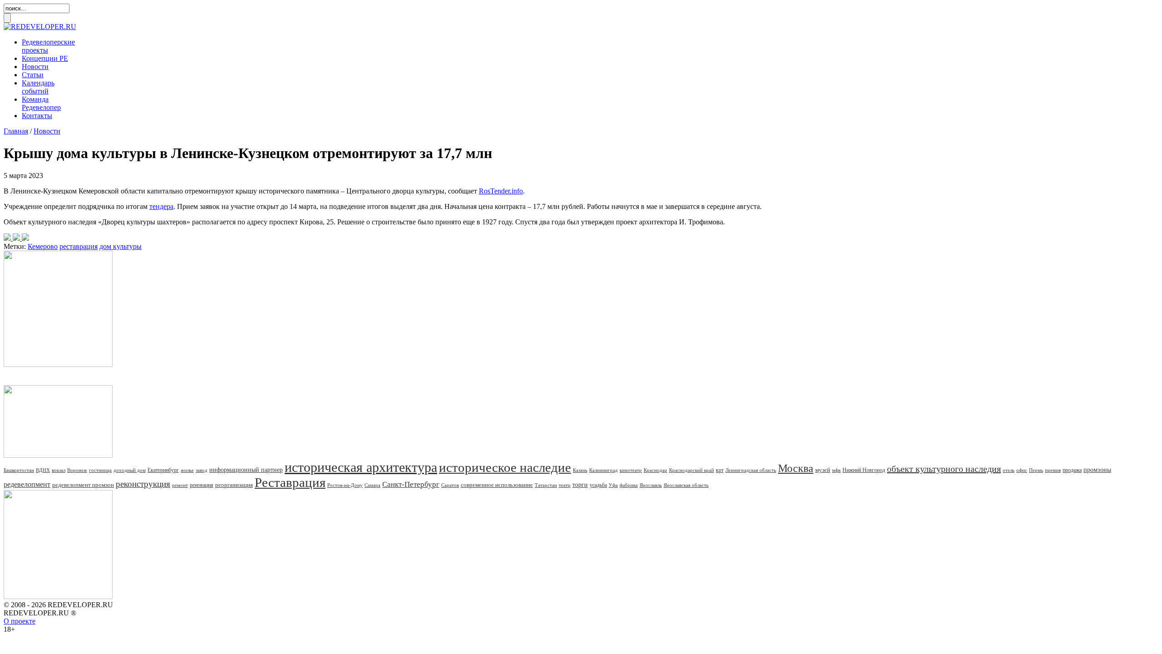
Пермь (1036, 470)
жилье (187, 470)
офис (1021, 470)
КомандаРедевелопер (41, 103)
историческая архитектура (361, 467)
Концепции (45, 58)
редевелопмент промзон (83, 484)
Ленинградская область (750, 470)
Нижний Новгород (863, 470)
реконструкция (143, 484)
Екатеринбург (163, 470)
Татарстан (546, 485)
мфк (836, 470)
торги (580, 484)
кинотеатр (631, 470)
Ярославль (651, 485)
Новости (35, 66)
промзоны (1097, 469)
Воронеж (77, 470)
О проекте (19, 621)
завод (201, 470)
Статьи (33, 75)
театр (565, 485)
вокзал (58, 470)
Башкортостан (19, 470)
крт (720, 470)
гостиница (100, 470)
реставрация (78, 246)
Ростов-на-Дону (345, 485)
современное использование (497, 484)
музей (822, 469)
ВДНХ (43, 470)
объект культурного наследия (944, 469)
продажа (1072, 470)
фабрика (629, 485)
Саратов (450, 485)
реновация (201, 485)
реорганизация (234, 484)
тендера (161, 206)
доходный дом (129, 470)
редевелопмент (27, 484)
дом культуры (120, 246)
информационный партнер (246, 469)
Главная (16, 131)
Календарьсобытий (38, 87)
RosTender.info (501, 191)
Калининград (603, 470)
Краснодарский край (691, 470)
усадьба (598, 485)
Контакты (37, 115)
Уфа (613, 485)
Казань (580, 470)
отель (1008, 470)
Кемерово (43, 246)
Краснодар (655, 470)
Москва (795, 468)
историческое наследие (505, 467)
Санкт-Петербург (410, 484)
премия (1053, 470)
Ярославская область (686, 485)
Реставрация (290, 482)
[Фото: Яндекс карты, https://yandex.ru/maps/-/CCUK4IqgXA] (16, 238)
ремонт (180, 485)
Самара (372, 485)
